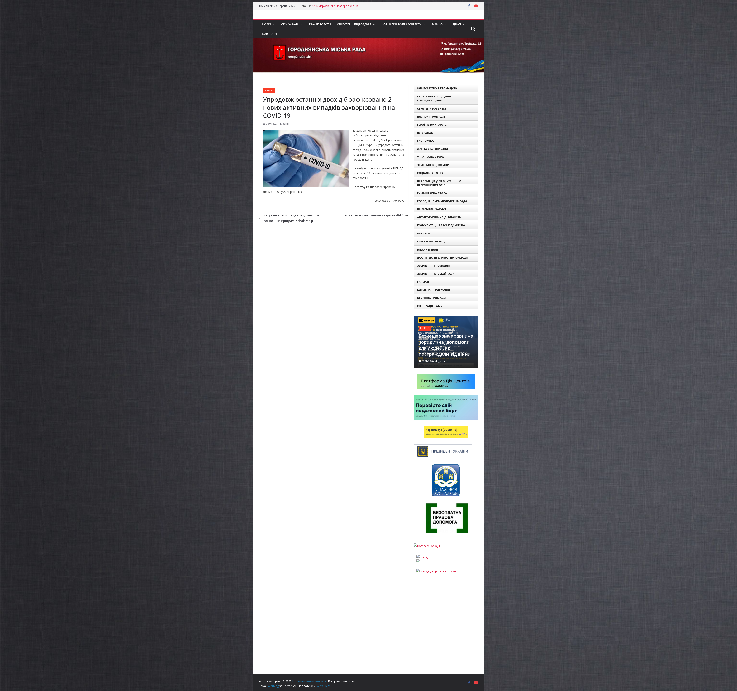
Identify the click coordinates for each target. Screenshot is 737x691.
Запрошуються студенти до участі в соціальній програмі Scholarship (291, 218)
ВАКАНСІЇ (423, 233)
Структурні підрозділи (354, 24)
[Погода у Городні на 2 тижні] (436, 555)
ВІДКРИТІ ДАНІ (427, 249)
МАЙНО (437, 24)
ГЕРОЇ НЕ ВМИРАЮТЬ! (432, 124)
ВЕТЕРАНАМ (425, 132)
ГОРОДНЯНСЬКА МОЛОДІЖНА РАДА (442, 201)
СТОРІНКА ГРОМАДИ (431, 298)
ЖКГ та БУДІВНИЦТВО (432, 149)
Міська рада (290, 24)
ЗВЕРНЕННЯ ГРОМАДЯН (433, 265)
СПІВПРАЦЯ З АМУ (429, 306)
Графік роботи (320, 24)
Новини (268, 24)
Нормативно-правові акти (401, 24)
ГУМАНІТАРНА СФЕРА (432, 193)
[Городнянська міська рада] (368, 41)
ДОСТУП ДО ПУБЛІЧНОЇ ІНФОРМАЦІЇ (442, 257)
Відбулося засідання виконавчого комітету (339, 6)
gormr (286, 123)
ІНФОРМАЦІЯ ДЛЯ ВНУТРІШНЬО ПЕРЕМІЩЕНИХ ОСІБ (439, 183)
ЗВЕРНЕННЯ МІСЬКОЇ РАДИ (436, 273)
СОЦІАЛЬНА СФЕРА (430, 173)
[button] (301, 24)
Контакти (269, 33)
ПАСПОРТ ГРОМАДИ (431, 116)
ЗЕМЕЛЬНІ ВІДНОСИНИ (433, 165)
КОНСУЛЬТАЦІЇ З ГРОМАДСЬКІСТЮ (441, 225)
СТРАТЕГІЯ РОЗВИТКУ (432, 108)
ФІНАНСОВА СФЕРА (430, 157)
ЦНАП (457, 24)
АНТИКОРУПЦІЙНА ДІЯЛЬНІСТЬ (439, 217)
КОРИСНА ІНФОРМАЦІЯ (433, 290)
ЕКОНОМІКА (425, 141)
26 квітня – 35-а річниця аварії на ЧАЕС (374, 215)
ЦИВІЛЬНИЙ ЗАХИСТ (431, 209)
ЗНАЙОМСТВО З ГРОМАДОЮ (437, 88)
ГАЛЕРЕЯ (423, 282)
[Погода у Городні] (427, 530)
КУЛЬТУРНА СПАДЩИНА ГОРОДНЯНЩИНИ (434, 98)
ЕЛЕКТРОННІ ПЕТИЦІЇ (431, 241)
